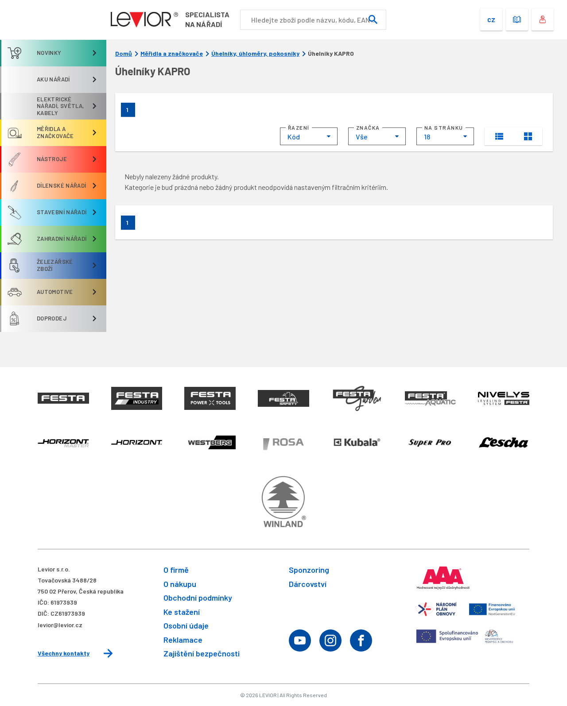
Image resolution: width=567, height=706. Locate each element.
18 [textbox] (427, 136)
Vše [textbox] (362, 136)
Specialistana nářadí (207, 19)
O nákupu (179, 584)
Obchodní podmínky (197, 597)
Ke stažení (181, 612)
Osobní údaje (186, 625)
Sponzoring (309, 570)
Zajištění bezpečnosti (201, 653)
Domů (123, 53)
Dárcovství (307, 584)
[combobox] (309, 136)
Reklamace (182, 639)
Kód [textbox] (293, 136)
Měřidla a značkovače (171, 53)
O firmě (176, 570)
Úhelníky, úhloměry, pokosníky (255, 53)
